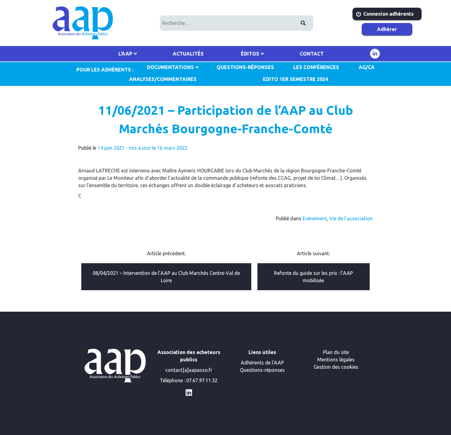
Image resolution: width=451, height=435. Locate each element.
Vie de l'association (351, 218)
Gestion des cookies (336, 367)
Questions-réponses (262, 370)
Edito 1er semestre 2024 (295, 79)
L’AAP (125, 53)
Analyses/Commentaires (163, 79)
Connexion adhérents (388, 14)
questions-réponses (245, 67)
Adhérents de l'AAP (262, 362)
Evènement (315, 218)
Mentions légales (336, 359)
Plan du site (336, 352)
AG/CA (367, 67)
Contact (312, 53)
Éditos (250, 53)
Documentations (170, 67)
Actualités (188, 53)
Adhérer (387, 29)
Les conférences (316, 67)
